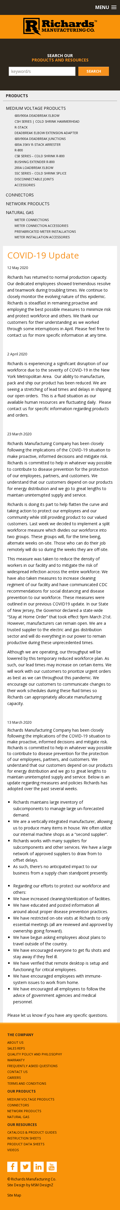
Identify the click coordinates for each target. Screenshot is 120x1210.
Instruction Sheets (24, 1138)
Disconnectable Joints (34, 179)
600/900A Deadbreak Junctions (40, 138)
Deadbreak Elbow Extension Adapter (46, 133)
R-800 (19, 150)
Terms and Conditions (26, 1083)
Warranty (16, 1060)
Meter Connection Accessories (41, 225)
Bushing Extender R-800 (35, 162)
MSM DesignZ (42, 1184)
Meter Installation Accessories (42, 237)
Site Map (14, 1195)
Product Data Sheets (25, 1144)
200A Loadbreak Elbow (34, 167)
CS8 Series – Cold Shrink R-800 (40, 156)
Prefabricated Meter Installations (45, 231)
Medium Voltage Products (36, 108)
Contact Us (17, 1071)
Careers (14, 1077)
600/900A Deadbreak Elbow (37, 115)
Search (94, 71)
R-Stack (21, 127)
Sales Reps (16, 1048)
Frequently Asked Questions (32, 1066)
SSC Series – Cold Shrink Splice (40, 173)
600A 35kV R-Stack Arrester (38, 144)
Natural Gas (20, 212)
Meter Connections (32, 220)
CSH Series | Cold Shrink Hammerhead (47, 121)
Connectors (20, 195)
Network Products (28, 203)
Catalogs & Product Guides (32, 1132)
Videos (13, 1150)
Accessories (25, 185)
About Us (15, 1042)
